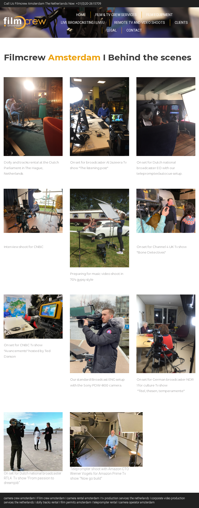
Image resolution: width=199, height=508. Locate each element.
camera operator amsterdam (137, 502)
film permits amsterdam (76, 502)
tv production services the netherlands (125, 498)
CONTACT (134, 30)
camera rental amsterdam (83, 498)
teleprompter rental (105, 502)
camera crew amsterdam (19, 498)
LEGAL (112, 30)
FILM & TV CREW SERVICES (116, 15)
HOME (81, 15)
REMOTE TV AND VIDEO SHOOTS (139, 23)
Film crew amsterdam (51, 498)
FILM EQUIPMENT (159, 15)
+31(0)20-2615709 (88, 3)
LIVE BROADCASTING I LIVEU (83, 23)
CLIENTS (181, 23)
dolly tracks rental (47, 502)
